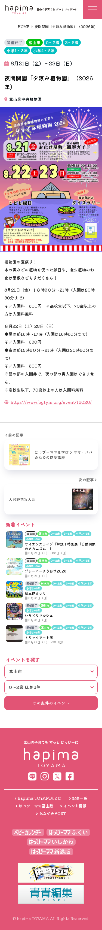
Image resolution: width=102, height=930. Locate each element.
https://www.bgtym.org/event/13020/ (51, 402)
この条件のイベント (51, 703)
